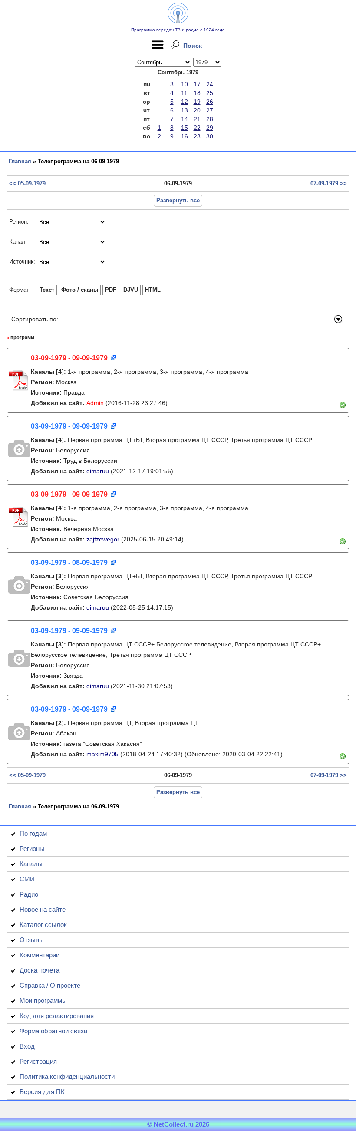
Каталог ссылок (43, 924)
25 (209, 92)
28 (209, 118)
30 (209, 136)
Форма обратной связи (53, 1031)
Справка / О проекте (50, 985)
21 (197, 118)
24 (209, 84)
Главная (20, 161)
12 (184, 101)
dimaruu (97, 471)
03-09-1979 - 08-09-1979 (69, 562)
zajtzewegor (102, 539)
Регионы (32, 848)
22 (197, 127)
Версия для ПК (42, 1091)
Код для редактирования (57, 1015)
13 (184, 110)
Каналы (31, 863)
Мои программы (43, 1000)
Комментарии (39, 955)
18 (197, 92)
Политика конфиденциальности (67, 1076)
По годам (33, 833)
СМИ (27, 879)
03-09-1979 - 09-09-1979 (69, 358)
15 (184, 127)
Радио (29, 894)
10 (184, 84)
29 (209, 127)
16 (184, 136)
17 (197, 84)
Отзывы (32, 939)
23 (197, 136)
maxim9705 (102, 754)
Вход (27, 1046)
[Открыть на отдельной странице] (112, 358)
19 (197, 101)
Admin (95, 402)
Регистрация (38, 1061)
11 (184, 92)
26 (209, 101)
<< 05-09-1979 (27, 183)
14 (184, 118)
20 (197, 110)
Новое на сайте (43, 909)
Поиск (192, 45)
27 (209, 110)
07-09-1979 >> (328, 183)
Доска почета (39, 970)
